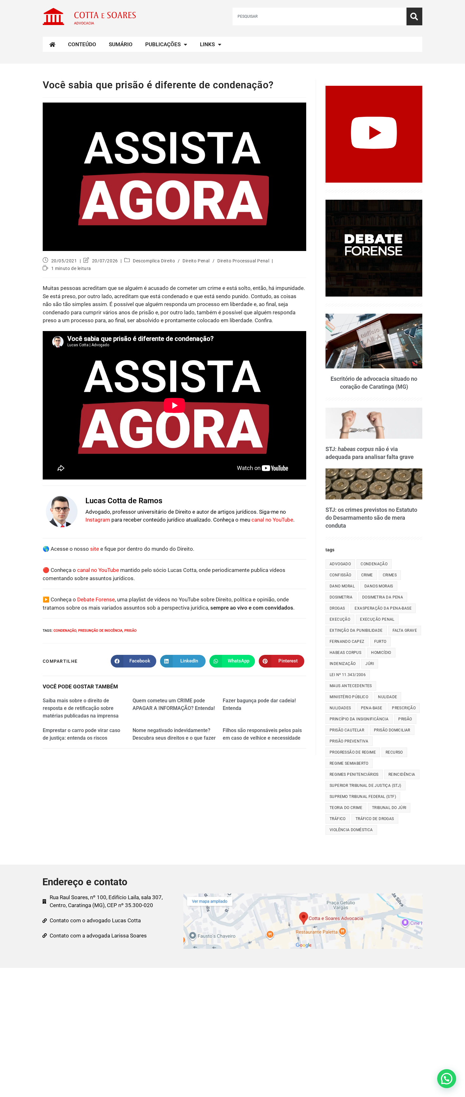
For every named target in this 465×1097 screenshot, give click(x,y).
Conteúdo (82, 44)
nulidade (387, 697)
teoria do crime (346, 808)
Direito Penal (196, 260)
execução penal (377, 619)
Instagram (97, 520)
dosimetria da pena (382, 597)
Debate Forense (96, 599)
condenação (64, 631)
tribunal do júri (389, 808)
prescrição (404, 708)
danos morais (378, 586)
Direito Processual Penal (243, 260)
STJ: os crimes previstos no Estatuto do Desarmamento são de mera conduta (371, 517)
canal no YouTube (272, 520)
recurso (394, 752)
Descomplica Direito (154, 260)
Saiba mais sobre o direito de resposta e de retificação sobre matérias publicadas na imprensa (81, 708)
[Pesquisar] (414, 16)
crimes (390, 575)
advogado (340, 564)
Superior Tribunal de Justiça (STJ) (365, 785)
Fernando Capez (347, 641)
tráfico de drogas (375, 819)
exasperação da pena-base (383, 608)
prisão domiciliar (392, 730)
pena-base (371, 708)
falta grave (405, 630)
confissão (340, 575)
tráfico (338, 819)
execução (340, 619)
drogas (337, 608)
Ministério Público (349, 697)
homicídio (381, 652)
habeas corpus (345, 652)
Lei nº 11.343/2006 (348, 675)
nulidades (340, 708)
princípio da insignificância (359, 719)
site (94, 549)
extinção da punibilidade (356, 630)
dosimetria (341, 597)
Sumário (121, 44)
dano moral (342, 586)
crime (367, 575)
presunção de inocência (100, 631)
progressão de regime (353, 752)
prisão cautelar (347, 730)
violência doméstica (351, 830)
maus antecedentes (351, 686)
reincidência (401, 774)
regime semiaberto (349, 763)
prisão (130, 631)
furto (380, 641)
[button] (446, 1078)
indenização (343, 663)
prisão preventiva (349, 741)
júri (369, 663)
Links (207, 44)
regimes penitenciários (354, 774)
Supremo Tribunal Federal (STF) (363, 796)
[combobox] (319, 16)
